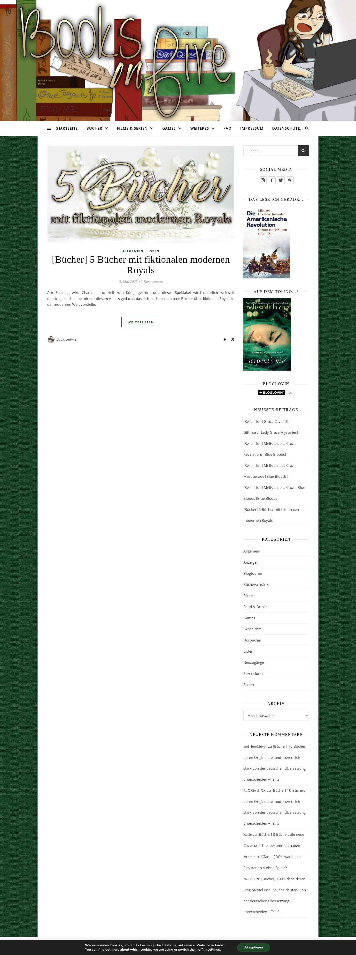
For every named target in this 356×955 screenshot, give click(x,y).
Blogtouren (252, 573)
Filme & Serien (132, 128)
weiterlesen (141, 322)
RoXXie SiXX (254, 790)
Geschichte (252, 629)
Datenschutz (286, 128)
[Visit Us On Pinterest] (289, 180)
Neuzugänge (253, 662)
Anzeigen (251, 562)
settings (214, 950)
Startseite (67, 128)
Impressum (251, 128)
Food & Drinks (255, 606)
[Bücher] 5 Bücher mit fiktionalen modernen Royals (141, 265)
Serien (248, 684)
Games (169, 128)
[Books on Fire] (178, 57)
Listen (153, 251)
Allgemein (133, 251)
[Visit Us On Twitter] (280, 180)
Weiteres (199, 128)
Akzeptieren (253, 947)
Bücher (94, 128)
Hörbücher (252, 640)
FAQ (228, 128)
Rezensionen (253, 673)
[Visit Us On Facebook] (271, 180)
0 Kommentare (152, 282)
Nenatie (249, 857)
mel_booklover (255, 746)
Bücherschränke (256, 584)
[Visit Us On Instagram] (262, 180)
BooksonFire (66, 339)
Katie (247, 834)
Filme (248, 595)
